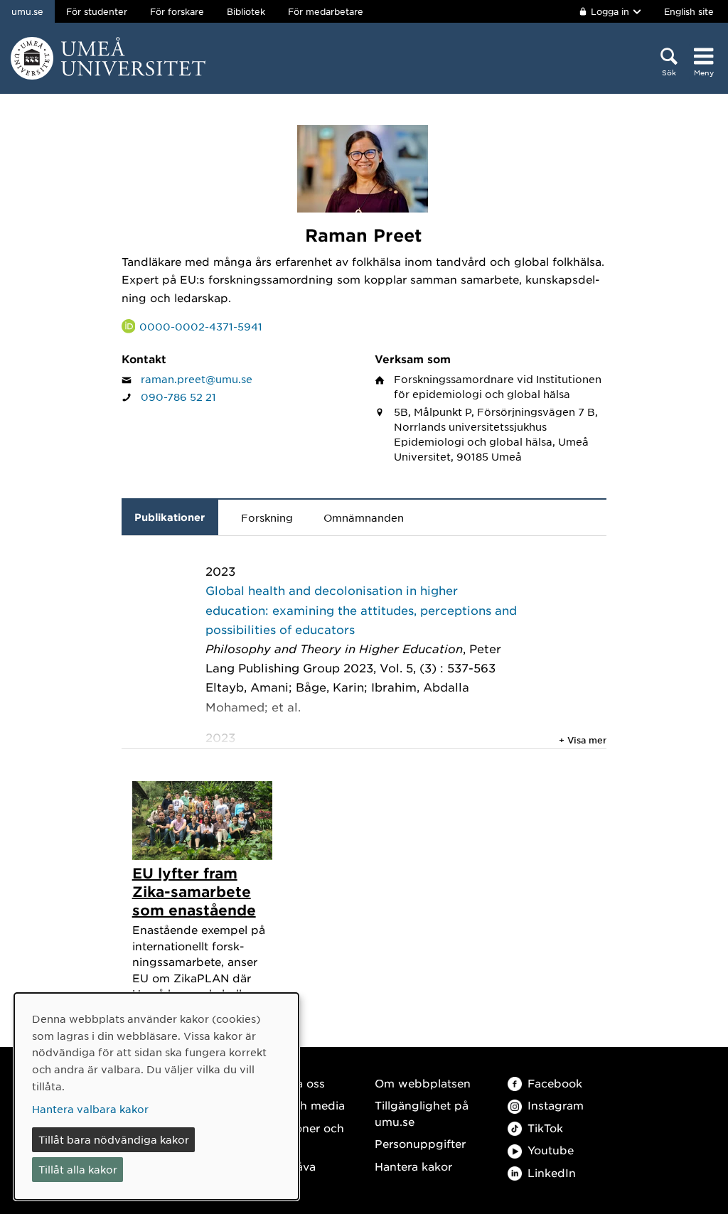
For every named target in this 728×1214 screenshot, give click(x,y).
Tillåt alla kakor (77, 1169)
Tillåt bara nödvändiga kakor (113, 1139)
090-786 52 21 (178, 396)
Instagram (556, 1105)
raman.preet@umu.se (196, 378)
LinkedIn (552, 1172)
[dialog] (156, 1096)
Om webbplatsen (423, 1083)
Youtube (551, 1149)
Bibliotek (246, 11)
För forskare (177, 11)
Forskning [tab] (267, 517)
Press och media (299, 1105)
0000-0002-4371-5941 (200, 326)
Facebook (555, 1083)
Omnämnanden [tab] (363, 517)
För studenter (96, 11)
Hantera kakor (413, 1166)
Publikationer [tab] (169, 517)
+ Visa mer (582, 740)
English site (689, 11)
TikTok (545, 1127)
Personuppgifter (420, 1143)
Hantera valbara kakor (90, 1108)
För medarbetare (325, 11)
